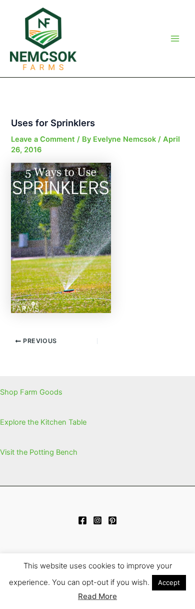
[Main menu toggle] (175, 39)
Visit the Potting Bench (39, 452)
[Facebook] (82, 520)
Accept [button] (169, 582)
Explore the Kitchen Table (43, 422)
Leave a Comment (43, 139)
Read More (97, 596)
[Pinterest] (112, 520)
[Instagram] (97, 520)
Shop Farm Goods (31, 392)
